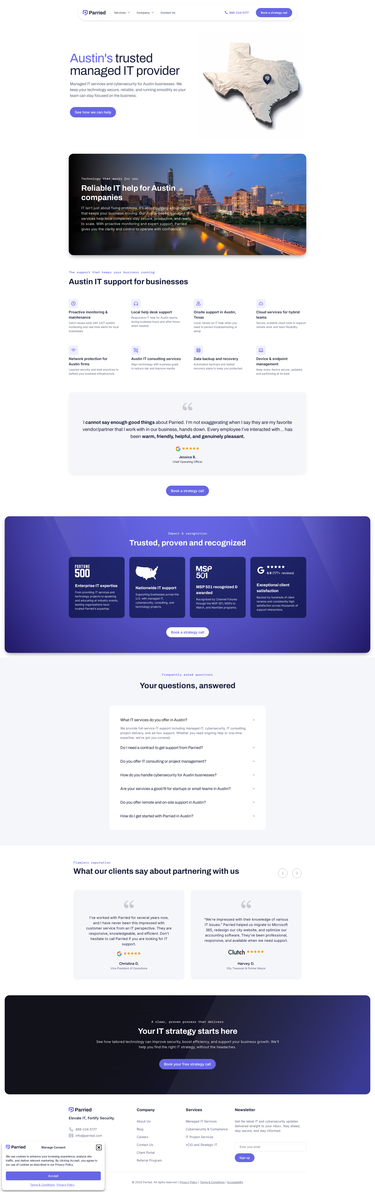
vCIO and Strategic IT (201, 1145)
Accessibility (235, 1182)
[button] (99, 1147)
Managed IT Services (201, 1121)
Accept (53, 1176)
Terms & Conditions (42, 1184)
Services (120, 12)
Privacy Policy (66, 1184)
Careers (142, 1137)
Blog (140, 1129)
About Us (143, 1121)
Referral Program (149, 1160)
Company (143, 12)
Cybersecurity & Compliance (207, 1129)
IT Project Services (199, 1137)
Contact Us (168, 12)
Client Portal (146, 1152)
